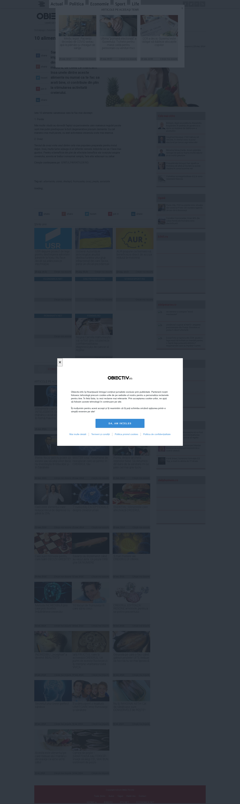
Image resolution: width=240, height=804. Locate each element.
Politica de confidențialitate (157, 434)
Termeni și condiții (100, 434)
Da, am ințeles (120, 423)
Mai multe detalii (77, 434)
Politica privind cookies (126, 434)
